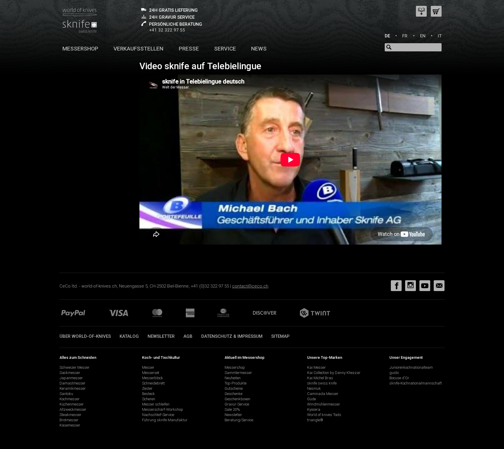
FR (404, 36)
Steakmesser (70, 415)
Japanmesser (71, 378)
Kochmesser (70, 399)
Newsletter (161, 336)
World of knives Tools (324, 415)
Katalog (129, 336)
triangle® (315, 420)
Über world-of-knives (85, 336)
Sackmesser (70, 372)
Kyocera (313, 409)
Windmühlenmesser (323, 404)
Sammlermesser (238, 372)
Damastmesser (72, 383)
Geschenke (233, 393)
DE (387, 36)
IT (440, 36)
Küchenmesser (72, 404)
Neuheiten (233, 378)
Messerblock (152, 378)
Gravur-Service (237, 404)
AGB (187, 336)
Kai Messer (316, 367)
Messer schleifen (155, 404)
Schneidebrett (153, 383)
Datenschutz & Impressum (231, 336)
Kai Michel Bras (320, 378)
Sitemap (280, 336)
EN (423, 36)
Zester (147, 388)
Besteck (148, 393)
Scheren (148, 399)
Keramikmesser (73, 388)
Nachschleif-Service (158, 415)
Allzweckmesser (73, 409)
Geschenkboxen (237, 399)
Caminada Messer (322, 393)
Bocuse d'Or (399, 378)
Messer (148, 367)
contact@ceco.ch (250, 286)
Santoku (66, 393)
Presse (189, 48)
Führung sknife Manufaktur (165, 420)
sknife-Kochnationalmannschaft (415, 383)
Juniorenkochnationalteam (411, 367)
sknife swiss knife (322, 383)
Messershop (80, 48)
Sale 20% (232, 409)
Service (225, 48)
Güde (311, 399)
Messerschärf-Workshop (162, 409)
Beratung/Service (239, 420)
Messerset (150, 372)
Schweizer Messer (75, 367)
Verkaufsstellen (138, 48)
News (259, 48)
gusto (394, 372)
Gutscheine (234, 388)
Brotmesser (69, 420)
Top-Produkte (235, 383)
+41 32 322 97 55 (167, 30)
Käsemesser (70, 425)
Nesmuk (314, 388)
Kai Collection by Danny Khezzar (333, 372)
